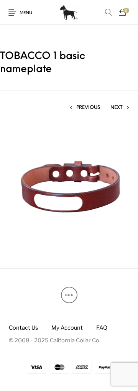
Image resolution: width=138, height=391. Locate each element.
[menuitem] (23, 327)
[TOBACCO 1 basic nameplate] (69, 187)
